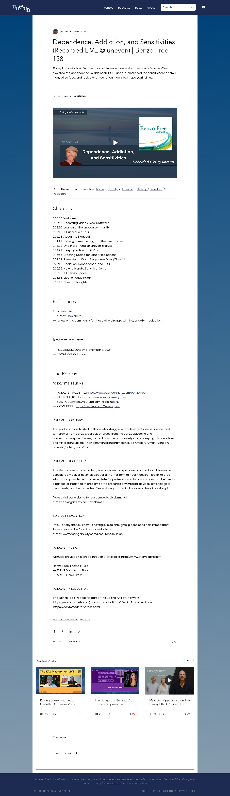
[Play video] (115, 143)
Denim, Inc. (64, 790)
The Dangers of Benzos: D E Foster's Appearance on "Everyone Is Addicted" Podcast (114, 702)
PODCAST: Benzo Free (65, 620)
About (143, 790)
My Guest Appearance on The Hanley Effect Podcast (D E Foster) (169, 702)
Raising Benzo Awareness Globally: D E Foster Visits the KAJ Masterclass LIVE (60, 702)
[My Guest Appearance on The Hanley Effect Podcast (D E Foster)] (169, 680)
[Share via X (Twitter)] (62, 631)
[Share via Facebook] (54, 631)
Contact (156, 790)
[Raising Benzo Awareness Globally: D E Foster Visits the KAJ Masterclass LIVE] (60, 680)
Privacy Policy (187, 790)
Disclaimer (170, 790)
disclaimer (114, 783)
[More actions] (175, 32)
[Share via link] (79, 631)
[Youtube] (203, 7)
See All (190, 660)
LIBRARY (85, 620)
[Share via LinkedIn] (70, 631)
